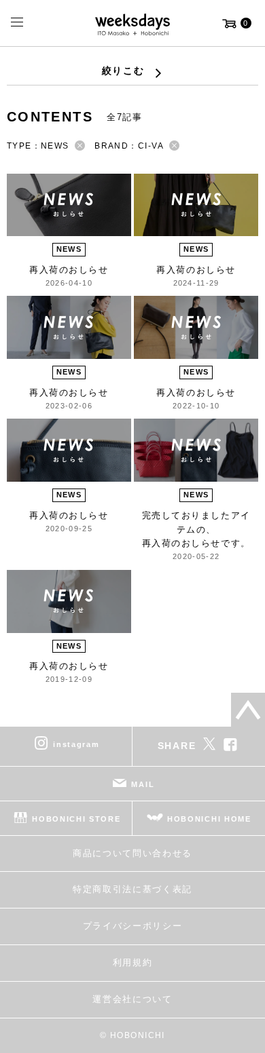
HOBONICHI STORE (76, 819)
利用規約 (133, 962)
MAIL (142, 784)
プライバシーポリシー (133, 926)
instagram (76, 744)
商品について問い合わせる (132, 853)
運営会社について (132, 999)
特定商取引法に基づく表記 (132, 889)
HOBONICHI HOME (209, 819)
